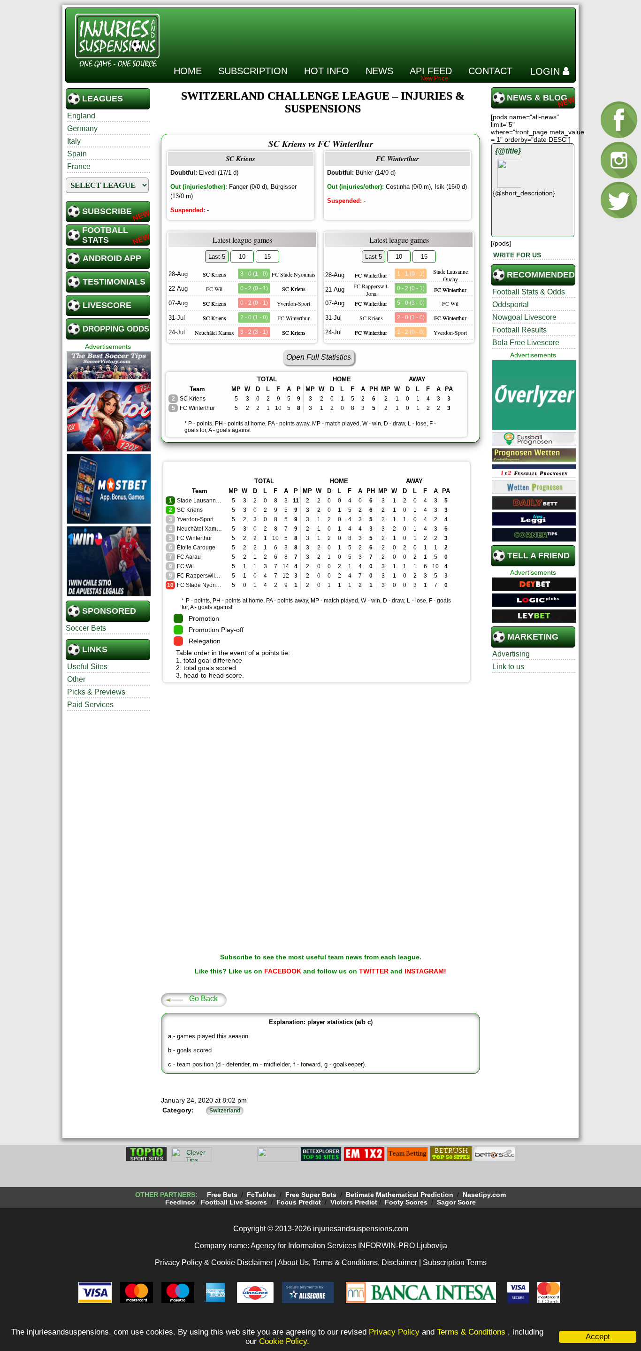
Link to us (508, 667)
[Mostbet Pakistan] (109, 522)
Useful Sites (87, 667)
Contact (490, 71)
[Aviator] (109, 450)
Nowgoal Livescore (524, 317)
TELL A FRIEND (538, 555)
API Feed (431, 71)
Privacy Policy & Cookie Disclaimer (214, 1262)
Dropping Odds (116, 328)
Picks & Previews (96, 692)
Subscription (253, 71)
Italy (74, 141)
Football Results (519, 330)
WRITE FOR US (517, 255)
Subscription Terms (455, 1262)
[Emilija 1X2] (364, 1160)
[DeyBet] (534, 590)
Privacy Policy (394, 1332)
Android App (112, 258)
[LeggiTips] (534, 524)
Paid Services (90, 705)
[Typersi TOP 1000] (234, 1160)
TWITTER (374, 971)
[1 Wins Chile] (109, 595)
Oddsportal (510, 305)
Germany (82, 128)
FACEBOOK (282, 971)
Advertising (511, 654)
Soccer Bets (86, 628)
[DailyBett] (534, 508)
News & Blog (537, 97)
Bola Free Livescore (525, 343)
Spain (77, 154)
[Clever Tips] (191, 1160)
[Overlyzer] (534, 428)
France (79, 166)
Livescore (107, 305)
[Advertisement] (401, 32)
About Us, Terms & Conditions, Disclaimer (347, 1262)
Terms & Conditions (472, 1332)
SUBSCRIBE (107, 211)
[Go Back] (173, 999)
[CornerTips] (534, 540)
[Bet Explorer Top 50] (321, 1160)
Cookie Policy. (284, 1341)
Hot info (326, 71)
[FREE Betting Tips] (277, 1160)
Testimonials (114, 281)
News (379, 71)
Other (76, 679)
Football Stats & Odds (528, 292)
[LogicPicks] (534, 606)
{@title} (508, 151)
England (81, 116)
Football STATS (105, 235)
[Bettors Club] (494, 1160)
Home (188, 71)
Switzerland (224, 1110)
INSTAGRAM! (425, 971)
